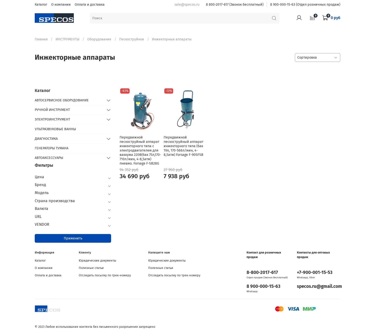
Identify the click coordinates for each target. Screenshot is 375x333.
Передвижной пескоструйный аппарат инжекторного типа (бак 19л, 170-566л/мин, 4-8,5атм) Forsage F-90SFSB (183, 146)
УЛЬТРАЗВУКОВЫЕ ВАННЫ (55, 129)
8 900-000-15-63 (263, 286)
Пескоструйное (131, 39)
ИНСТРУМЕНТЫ (67, 39)
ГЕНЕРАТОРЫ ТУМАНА (51, 148)
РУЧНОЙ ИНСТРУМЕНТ (52, 110)
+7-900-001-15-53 (314, 272)
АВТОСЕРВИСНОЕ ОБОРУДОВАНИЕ (62, 100)
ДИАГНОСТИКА (46, 139)
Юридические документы (97, 260)
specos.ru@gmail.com (319, 286)
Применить (73, 238)
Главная (41, 39)
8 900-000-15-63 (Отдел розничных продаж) (305, 4)
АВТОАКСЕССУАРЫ (49, 158)
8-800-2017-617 (262, 272)
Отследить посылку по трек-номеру (105, 275)
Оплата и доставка (90, 4)
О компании (61, 4)
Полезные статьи (91, 268)
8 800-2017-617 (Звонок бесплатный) (234, 4)
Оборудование (99, 39)
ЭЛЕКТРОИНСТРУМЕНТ (52, 119)
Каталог (41, 4)
